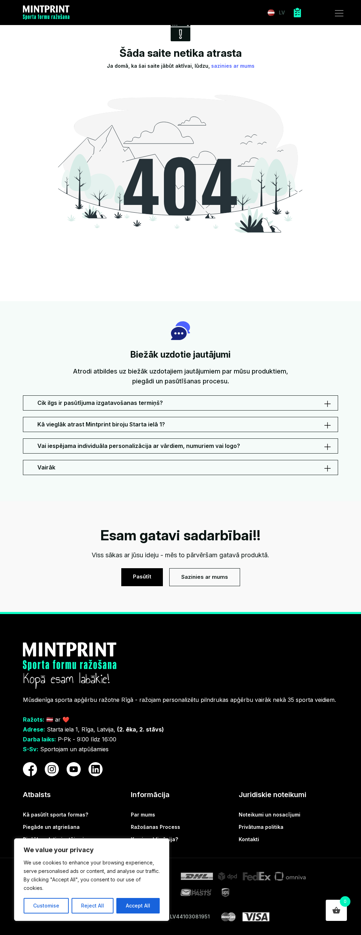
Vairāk (46, 467)
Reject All (92, 906)
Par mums (143, 815)
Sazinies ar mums (204, 576)
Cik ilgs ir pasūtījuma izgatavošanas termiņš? (100, 402)
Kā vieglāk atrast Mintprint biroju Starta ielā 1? (101, 424)
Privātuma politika (261, 827)
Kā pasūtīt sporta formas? (55, 815)
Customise (46, 906)
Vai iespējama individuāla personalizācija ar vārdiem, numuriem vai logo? (138, 445)
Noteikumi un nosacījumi (269, 815)
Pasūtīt (142, 576)
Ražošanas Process (155, 827)
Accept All (138, 906)
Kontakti (249, 839)
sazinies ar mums (233, 66)
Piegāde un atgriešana (51, 827)
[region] (91, 879)
